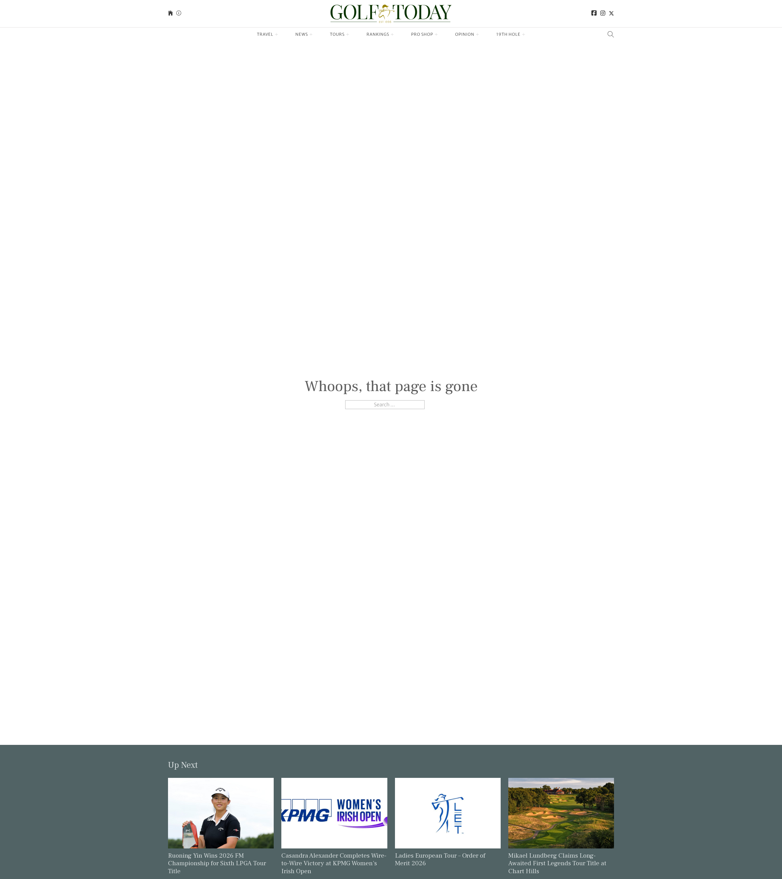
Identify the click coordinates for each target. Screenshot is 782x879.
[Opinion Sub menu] (477, 34)
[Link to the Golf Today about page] (178, 13)
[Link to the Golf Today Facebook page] (594, 13)
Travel (265, 34)
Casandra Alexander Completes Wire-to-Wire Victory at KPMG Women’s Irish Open (333, 863)
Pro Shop (422, 34)
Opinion (464, 34)
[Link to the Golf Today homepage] (170, 13)
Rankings (378, 34)
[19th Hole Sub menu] (523, 34)
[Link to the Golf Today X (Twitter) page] (611, 13)
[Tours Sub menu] (347, 34)
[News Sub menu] (311, 34)
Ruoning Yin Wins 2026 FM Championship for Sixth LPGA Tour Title (217, 863)
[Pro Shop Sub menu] (436, 34)
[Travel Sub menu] (276, 34)
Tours (337, 34)
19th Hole (508, 34)
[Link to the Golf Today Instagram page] (602, 13)
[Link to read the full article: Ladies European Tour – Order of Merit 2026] (448, 813)
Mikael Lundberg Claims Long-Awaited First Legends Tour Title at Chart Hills (557, 863)
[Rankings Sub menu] (392, 34)
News (301, 34)
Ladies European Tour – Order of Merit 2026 (440, 859)
